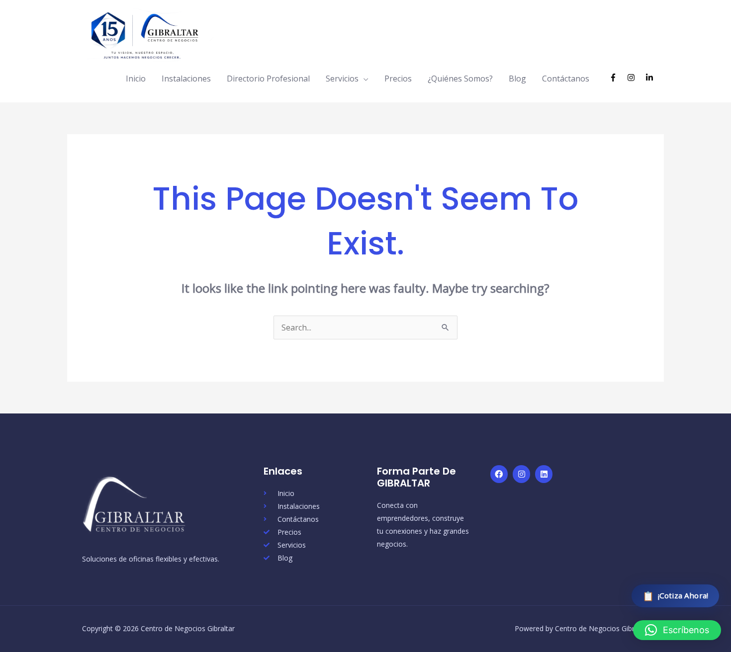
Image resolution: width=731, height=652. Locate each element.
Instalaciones (186, 78)
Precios (398, 78)
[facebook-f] (617, 78)
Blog (517, 78)
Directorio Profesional (268, 78)
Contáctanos (565, 78)
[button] (677, 630)
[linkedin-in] (650, 78)
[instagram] (635, 78)
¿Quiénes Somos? (460, 78)
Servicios (342, 78)
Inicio (136, 78)
